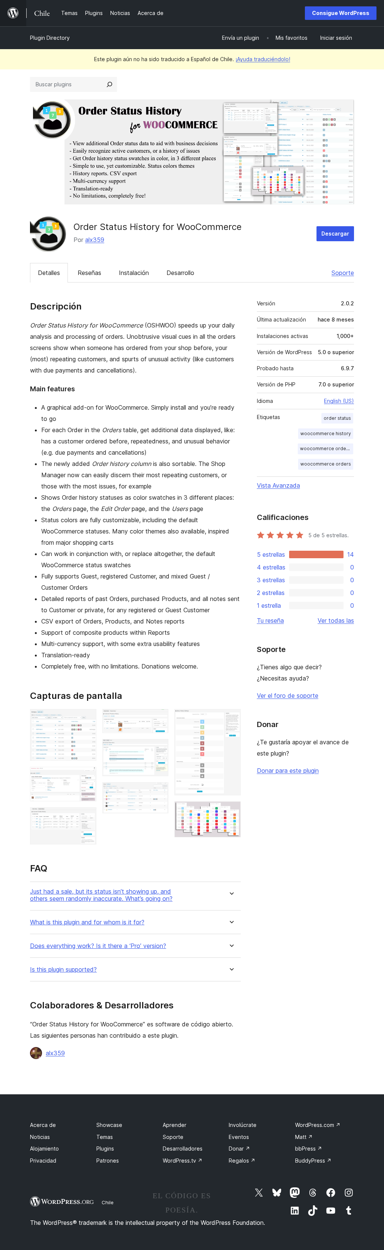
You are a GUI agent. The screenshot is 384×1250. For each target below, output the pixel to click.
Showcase (109, 1125)
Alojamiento (44, 1148)
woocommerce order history (326, 448)
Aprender (174, 1125)
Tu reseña (270, 620)
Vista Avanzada (278, 485)
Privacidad (43, 1160)
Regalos (242, 1160)
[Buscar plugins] (109, 84)
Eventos (239, 1137)
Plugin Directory (50, 38)
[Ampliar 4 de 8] (158, 719)
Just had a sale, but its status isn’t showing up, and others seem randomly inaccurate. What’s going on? (101, 895)
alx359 (94, 239)
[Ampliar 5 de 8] (158, 749)
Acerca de (43, 1125)
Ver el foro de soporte (287, 695)
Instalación (134, 272)
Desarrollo (180, 272)
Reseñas (89, 272)
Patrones (107, 1160)
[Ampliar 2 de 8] (86, 777)
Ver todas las (336, 620)
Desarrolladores (182, 1148)
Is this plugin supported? (63, 969)
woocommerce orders (325, 464)
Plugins (105, 1148)
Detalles (49, 272)
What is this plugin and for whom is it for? (87, 922)
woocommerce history (325, 433)
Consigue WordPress (340, 13)
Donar (239, 1148)
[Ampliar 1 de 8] (86, 719)
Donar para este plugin (288, 770)
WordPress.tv (182, 1160)
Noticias (40, 1137)
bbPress (308, 1148)
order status (337, 418)
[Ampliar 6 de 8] (158, 792)
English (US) (339, 401)
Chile (108, 1202)
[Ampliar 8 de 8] (230, 811)
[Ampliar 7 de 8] (230, 719)
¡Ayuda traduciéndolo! (263, 59)
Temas (104, 1137)
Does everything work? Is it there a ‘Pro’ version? (98, 946)
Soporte (343, 272)
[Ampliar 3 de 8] (86, 817)
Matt (304, 1137)
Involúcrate (242, 1125)
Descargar (335, 233)
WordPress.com (317, 1125)
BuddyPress (313, 1160)
